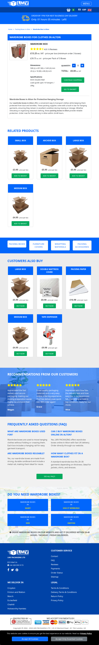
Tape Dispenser (49, 317)
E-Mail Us (13, 562)
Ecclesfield (12, 600)
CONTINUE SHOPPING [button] (73, 80)
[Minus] (74, 65)
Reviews (54, 564)
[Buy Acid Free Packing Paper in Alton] (78, 287)
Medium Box (20, 188)
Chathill (10, 604)
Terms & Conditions (60, 588)
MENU (86, 3)
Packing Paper (78, 269)
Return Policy (57, 596)
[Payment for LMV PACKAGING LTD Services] (61, 620)
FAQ (53, 560)
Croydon (11, 588)
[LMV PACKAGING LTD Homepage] (18, 3)
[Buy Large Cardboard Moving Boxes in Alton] (78, 157)
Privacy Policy (86, 633)
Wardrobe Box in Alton (41, 29)
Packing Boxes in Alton (22, 29)
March (10, 596)
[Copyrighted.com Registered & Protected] (22, 620)
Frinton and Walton (16, 592)
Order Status (57, 572)
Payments (55, 568)
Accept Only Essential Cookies (69, 639)
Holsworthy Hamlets (16, 608)
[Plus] (82, 65)
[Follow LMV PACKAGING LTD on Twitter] (12, 570)
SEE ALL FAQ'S (49, 476)
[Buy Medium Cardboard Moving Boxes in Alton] (20, 205)
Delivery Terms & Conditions (64, 592)
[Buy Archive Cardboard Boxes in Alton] (49, 157)
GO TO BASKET (70, 89)
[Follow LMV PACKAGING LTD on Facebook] (8, 570)
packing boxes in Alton (59, 110)
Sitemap (54, 576)
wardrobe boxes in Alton (23, 103)
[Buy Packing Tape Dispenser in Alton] (49, 335)
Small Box (20, 140)
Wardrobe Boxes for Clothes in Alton (35, 37)
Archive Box (49, 140)
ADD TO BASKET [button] (20, 176)
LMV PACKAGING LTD (41, 628)
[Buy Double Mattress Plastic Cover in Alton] (49, 287)
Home (10, 29)
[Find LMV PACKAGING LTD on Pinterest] (17, 570)
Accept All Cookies (30, 639)
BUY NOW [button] (21, 306)
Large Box (78, 140)
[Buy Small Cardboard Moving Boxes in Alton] (20, 157)
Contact (54, 556)
